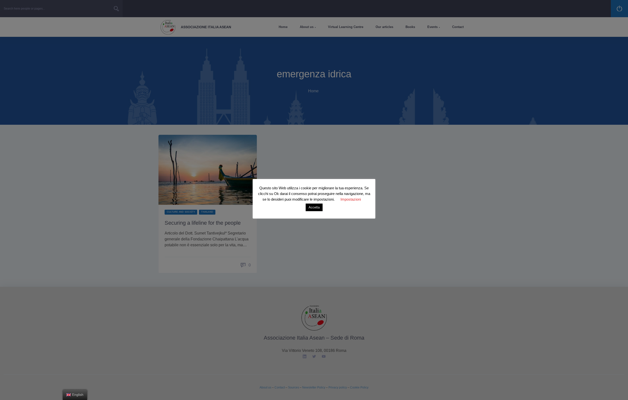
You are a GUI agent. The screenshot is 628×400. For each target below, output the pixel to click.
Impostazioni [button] (350, 199)
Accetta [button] (314, 207)
